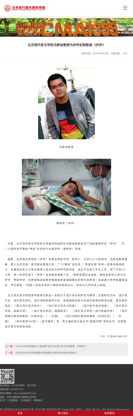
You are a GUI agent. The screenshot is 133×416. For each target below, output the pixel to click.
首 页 (2, 400)
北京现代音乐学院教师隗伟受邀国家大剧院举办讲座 (41, 352)
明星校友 (38, 400)
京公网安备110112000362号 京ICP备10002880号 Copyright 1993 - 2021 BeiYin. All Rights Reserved (64, 409)
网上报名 (63, 413)
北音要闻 (13, 400)
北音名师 (25, 400)
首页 (20, 413)
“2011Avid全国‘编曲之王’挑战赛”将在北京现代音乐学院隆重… (46, 346)
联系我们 (109, 413)
